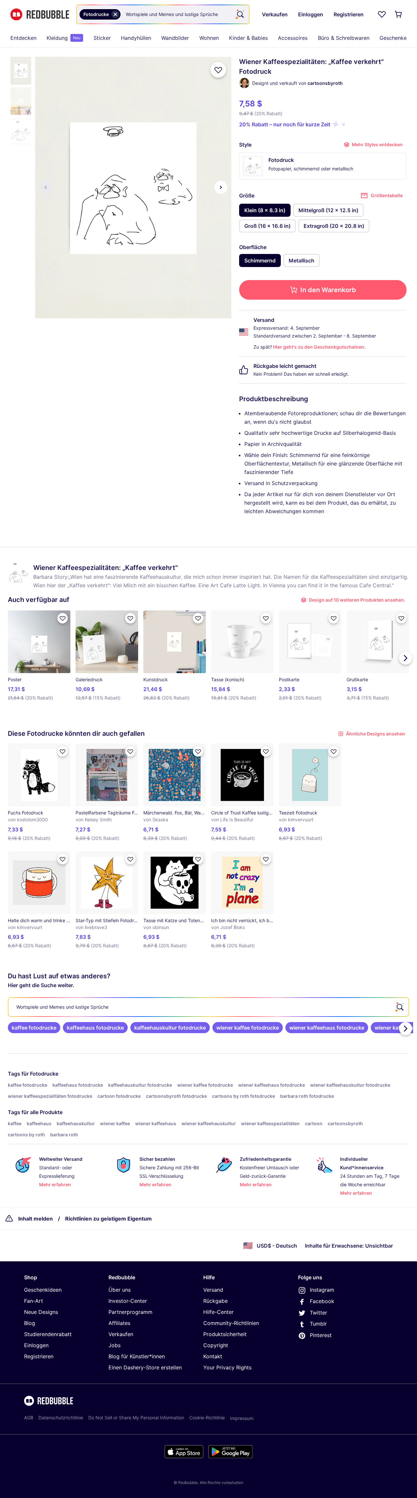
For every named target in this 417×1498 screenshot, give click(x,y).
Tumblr (318, 1323)
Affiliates (119, 1323)
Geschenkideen (43, 1289)
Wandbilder (175, 38)
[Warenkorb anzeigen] (399, 14)
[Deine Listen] (382, 14)
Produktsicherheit (225, 1334)
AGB (28, 1417)
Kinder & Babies (248, 38)
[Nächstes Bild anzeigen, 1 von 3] (220, 187)
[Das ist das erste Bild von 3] (45, 187)
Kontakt (212, 1356)
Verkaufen (120, 1334)
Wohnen (209, 38)
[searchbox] (208, 1007)
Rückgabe (215, 1301)
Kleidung (63, 38)
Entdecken (23, 38)
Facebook (322, 1301)
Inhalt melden (35, 1218)
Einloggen (36, 1345)
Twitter (318, 1312)
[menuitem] (23, 38)
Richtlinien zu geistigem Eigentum (108, 1218)
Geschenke (393, 38)
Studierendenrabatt (48, 1334)
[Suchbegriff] (239, 14)
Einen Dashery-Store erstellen (145, 1367)
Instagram (322, 1289)
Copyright (215, 1345)
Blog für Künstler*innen (136, 1356)
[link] (34, 1027)
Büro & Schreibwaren (343, 38)
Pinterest (321, 1335)
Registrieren (38, 1356)
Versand (213, 1289)
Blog (29, 1323)
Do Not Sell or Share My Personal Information (136, 1417)
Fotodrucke (44, 1073)
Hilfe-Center (218, 1312)
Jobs (114, 1345)
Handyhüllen (136, 38)
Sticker (102, 38)
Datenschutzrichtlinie (60, 1417)
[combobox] (163, 14)
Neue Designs (41, 1312)
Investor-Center (127, 1301)
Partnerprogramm (130, 1312)
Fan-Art (33, 1301)
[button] (20, 71)
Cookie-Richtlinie (207, 1417)
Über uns (119, 1289)
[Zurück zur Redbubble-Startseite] (39, 14)
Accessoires (293, 38)
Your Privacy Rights (227, 1367)
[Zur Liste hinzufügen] (218, 70)
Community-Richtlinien (231, 1323)
